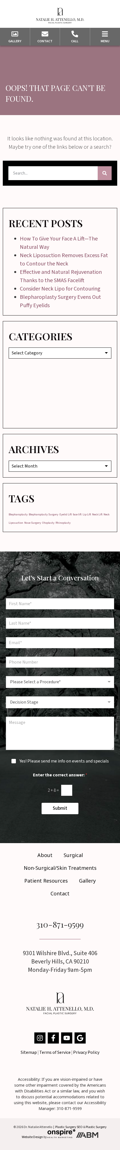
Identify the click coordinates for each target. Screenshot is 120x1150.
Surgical (73, 855)
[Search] (105, 173)
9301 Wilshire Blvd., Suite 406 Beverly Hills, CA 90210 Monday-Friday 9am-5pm (60, 961)
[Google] (80, 1038)
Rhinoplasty (63, 523)
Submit (60, 808)
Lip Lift (87, 514)
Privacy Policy (86, 1052)
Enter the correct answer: (60, 775)
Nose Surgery (32, 523)
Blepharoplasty (18, 514)
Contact (60, 893)
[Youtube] (66, 1038)
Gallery (87, 880)
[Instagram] (39, 1038)
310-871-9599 (60, 924)
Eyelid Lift (65, 514)
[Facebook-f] (53, 1038)
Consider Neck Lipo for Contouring (60, 289)
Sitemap (29, 1052)
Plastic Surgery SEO (69, 1127)
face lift (77, 514)
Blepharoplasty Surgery (43, 514)
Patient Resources (46, 880)
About (44, 855)
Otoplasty (48, 523)
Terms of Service (55, 1052)
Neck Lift (97, 514)
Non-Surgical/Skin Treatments (60, 868)
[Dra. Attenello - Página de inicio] (60, 15)
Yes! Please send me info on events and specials (64, 761)
